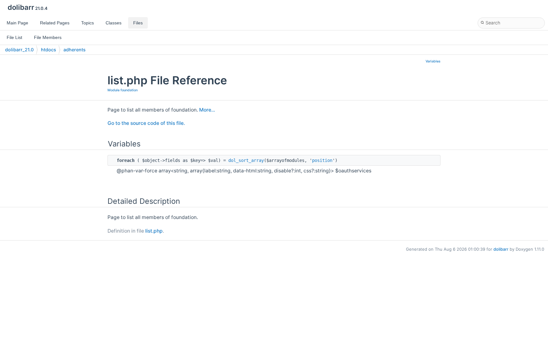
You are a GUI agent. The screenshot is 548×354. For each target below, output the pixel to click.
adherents (74, 49)
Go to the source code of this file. (146, 123)
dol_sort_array (246, 160)
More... (207, 110)
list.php (154, 231)
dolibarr (500, 249)
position (322, 160)
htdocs (48, 49)
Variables (433, 61)
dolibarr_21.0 (19, 49)
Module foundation (123, 90)
